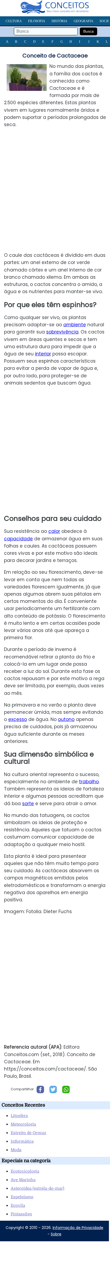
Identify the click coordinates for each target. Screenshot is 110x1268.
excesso (17, 719)
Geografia (83, 21)
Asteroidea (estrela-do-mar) (37, 1188)
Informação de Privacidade (78, 1227)
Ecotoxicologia (25, 1171)
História (59, 21)
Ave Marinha (23, 1179)
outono (66, 719)
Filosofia (36, 21)
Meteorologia (23, 1124)
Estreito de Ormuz (28, 1132)
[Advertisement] (55, 190)
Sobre (56, 1234)
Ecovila (18, 1205)
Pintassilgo (21, 1214)
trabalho (89, 781)
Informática (22, 1141)
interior (43, 354)
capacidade (18, 539)
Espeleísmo (22, 1197)
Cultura (14, 21)
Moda (16, 1149)
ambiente (74, 324)
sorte (28, 803)
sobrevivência (62, 332)
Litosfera (19, 1115)
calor (54, 531)
